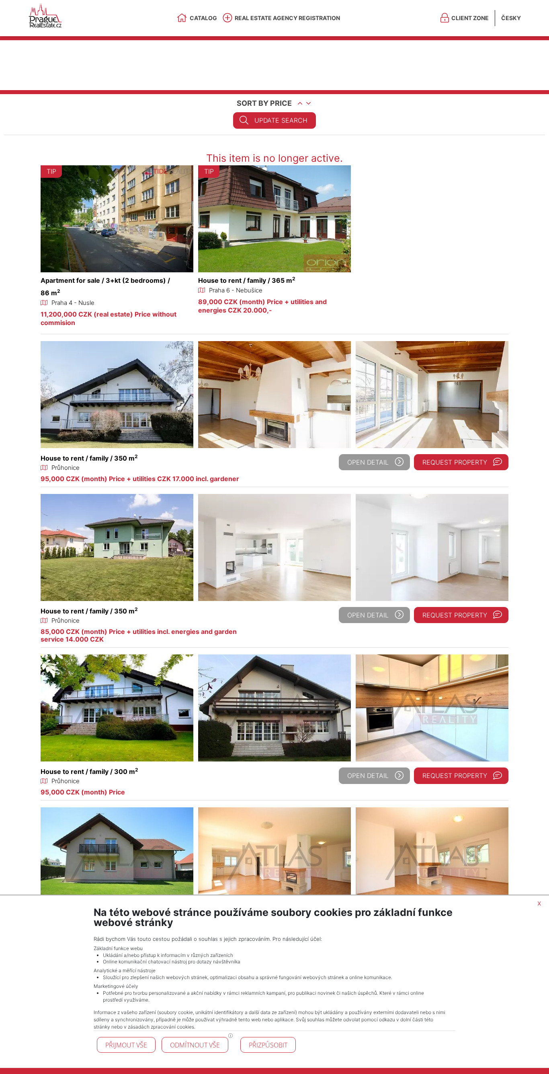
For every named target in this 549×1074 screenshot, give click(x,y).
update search (280, 120)
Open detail (368, 462)
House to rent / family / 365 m (246, 280)
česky (511, 17)
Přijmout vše (126, 1045)
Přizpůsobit (268, 1045)
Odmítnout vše (195, 1045)
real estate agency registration (287, 17)
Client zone (470, 17)
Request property (454, 462)
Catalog (203, 17)
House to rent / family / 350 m (89, 458)
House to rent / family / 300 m (89, 771)
